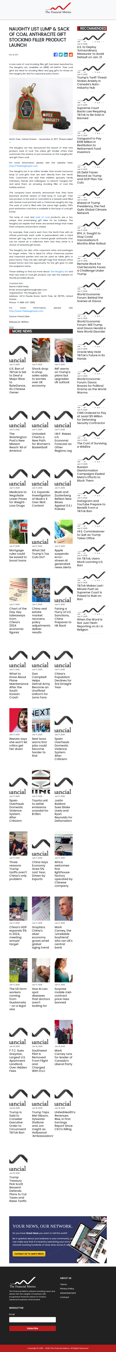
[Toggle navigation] (10, 17)
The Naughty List (59, 271)
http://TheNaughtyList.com (23, 165)
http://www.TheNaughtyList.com (26, 311)
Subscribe (32, 1328)
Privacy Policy (67, 1288)
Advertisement (68, 1292)
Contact (64, 1297)
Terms (63, 1284)
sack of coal (43, 217)
